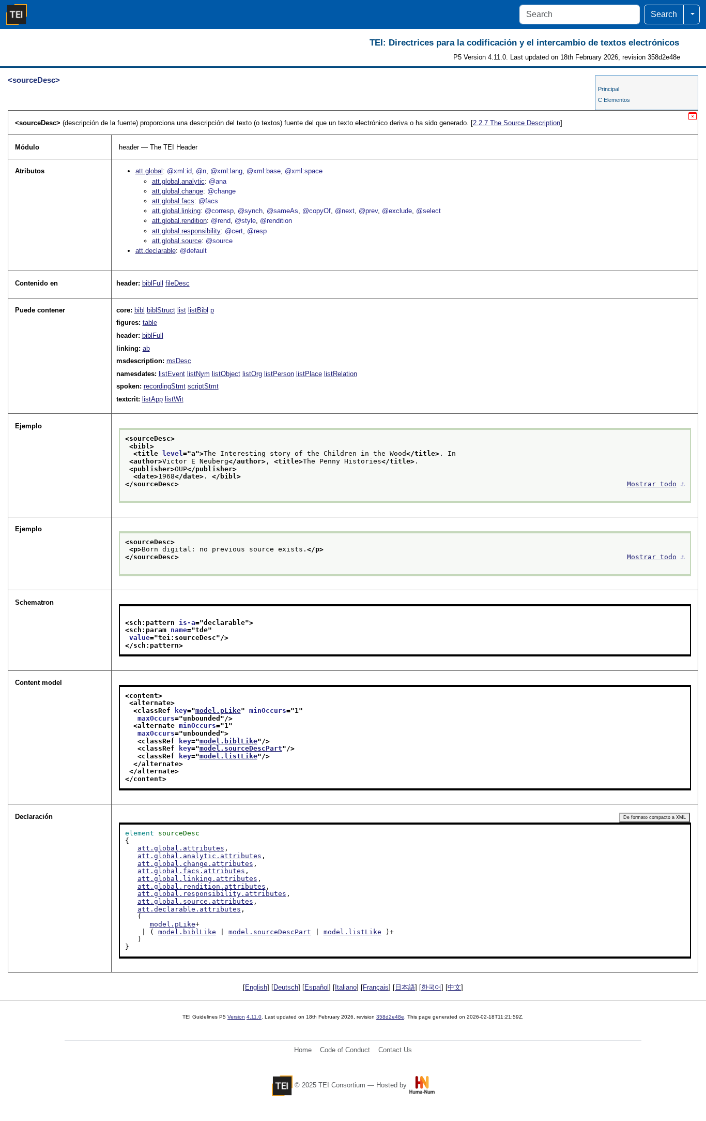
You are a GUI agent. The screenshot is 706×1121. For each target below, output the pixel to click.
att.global (149, 171)
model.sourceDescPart (240, 748)
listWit (174, 399)
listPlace (309, 374)
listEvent (172, 374)
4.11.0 (254, 1017)
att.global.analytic (178, 181)
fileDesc (177, 283)
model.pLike (218, 710)
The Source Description (516, 123)
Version (236, 1017)
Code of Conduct (345, 1050)
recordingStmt (165, 386)
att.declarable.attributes (189, 909)
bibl (139, 310)
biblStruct (161, 310)
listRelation (340, 374)
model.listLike (228, 756)
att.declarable (155, 251)
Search (664, 14)
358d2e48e (390, 1017)
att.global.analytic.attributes (199, 856)
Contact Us (395, 1050)
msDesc (178, 361)
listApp (152, 399)
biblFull (152, 283)
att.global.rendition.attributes (201, 886)
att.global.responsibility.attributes (211, 894)
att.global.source (177, 241)
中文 (454, 987)
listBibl (198, 310)
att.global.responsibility (186, 231)
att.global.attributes (180, 848)
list (181, 310)
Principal (608, 89)
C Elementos (614, 100)
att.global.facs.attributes (191, 871)
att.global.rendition (179, 221)
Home (303, 1050)
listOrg (252, 374)
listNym (198, 374)
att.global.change (177, 191)
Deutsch (285, 987)
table (150, 322)
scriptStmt (203, 386)
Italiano (346, 987)
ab (146, 348)
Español (316, 987)
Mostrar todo (652, 484)
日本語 (405, 987)
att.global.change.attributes (195, 864)
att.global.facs (173, 201)
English (256, 987)
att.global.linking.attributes (197, 879)
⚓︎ (683, 484)
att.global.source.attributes (195, 901)
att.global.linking (176, 211)
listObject (226, 374)
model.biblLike (228, 741)
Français (376, 987)
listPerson (279, 374)
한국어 (431, 987)
